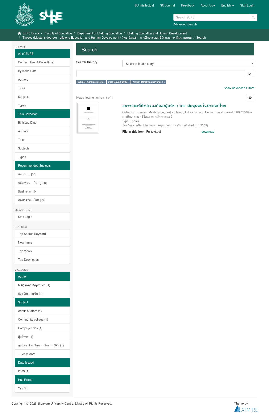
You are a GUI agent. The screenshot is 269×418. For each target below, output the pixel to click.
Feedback (187, 5)
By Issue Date (27, 71)
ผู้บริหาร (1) (25, 336)
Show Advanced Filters (239, 88)
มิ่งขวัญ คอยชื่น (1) (30, 293)
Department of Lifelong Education (99, 33)
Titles (21, 88)
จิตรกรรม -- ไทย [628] (32, 183)
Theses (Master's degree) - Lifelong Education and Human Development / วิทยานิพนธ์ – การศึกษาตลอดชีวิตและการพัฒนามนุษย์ (107, 37)
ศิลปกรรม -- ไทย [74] (31, 200)
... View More (27, 354)
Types (22, 105)
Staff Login (25, 217)
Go (250, 74)
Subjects (23, 96)
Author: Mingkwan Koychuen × (149, 81)
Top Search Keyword (32, 234)
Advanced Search (185, 24)
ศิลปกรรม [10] (27, 191)
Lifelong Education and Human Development (157, 33)
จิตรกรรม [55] (27, 174)
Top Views (25, 251)
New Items (25, 242)
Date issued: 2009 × (118, 81)
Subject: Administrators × (91, 81)
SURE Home (30, 33)
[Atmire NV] (245, 408)
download (208, 131)
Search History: (87, 62)
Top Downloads (28, 259)
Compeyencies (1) (30, 328)
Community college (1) (33, 319)
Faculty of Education (58, 33)
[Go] (253, 17)
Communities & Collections (36, 62)
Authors (23, 79)
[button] (208, 5)
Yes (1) (23, 388)
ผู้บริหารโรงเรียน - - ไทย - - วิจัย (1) (41, 345)
